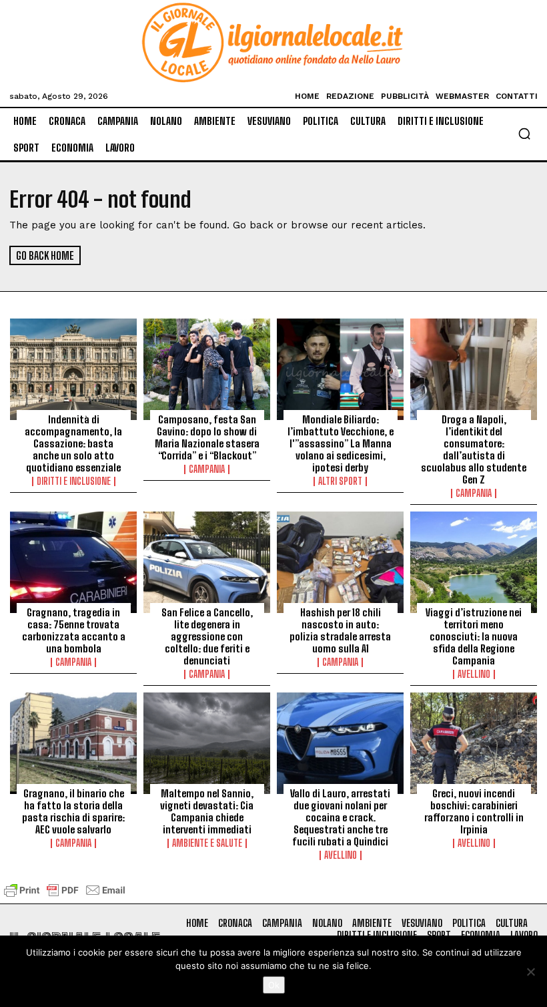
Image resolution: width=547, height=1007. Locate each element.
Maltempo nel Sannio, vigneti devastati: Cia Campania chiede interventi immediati (206, 811)
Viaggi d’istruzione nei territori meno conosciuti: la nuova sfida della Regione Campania (474, 636)
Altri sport (340, 481)
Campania (207, 469)
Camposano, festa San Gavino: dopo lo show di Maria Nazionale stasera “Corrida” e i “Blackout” (207, 437)
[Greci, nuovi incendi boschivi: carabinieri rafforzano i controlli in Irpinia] (473, 743)
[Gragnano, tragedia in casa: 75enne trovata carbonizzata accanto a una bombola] (73, 562)
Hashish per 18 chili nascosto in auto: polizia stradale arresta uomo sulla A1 (340, 630)
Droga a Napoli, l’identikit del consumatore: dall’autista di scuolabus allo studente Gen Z (473, 449)
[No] (530, 971)
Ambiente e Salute (207, 843)
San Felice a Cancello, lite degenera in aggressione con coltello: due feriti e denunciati (207, 636)
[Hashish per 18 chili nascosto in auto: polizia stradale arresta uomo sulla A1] (340, 562)
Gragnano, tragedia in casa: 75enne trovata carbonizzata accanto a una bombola (73, 630)
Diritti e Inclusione (74, 481)
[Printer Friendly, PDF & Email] (64, 896)
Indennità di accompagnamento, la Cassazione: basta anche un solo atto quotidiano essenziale (73, 443)
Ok (274, 985)
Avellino (474, 674)
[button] (524, 133)
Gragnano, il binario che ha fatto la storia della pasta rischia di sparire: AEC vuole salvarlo (73, 811)
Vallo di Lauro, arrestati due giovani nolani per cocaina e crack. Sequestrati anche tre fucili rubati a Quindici (340, 817)
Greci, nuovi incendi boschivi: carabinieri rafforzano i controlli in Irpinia (474, 811)
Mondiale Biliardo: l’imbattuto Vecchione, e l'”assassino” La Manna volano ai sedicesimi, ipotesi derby (341, 443)
